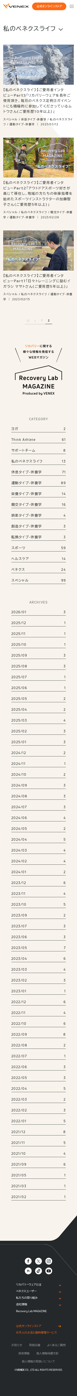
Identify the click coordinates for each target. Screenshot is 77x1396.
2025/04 (38, 709)
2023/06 (38, 937)
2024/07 (38, 807)
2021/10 (38, 1153)
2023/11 (38, 893)
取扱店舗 (34, 1345)
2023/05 (38, 947)
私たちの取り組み (27, 1297)
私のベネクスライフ (38, 461)
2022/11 (38, 1012)
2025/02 (38, 731)
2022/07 (38, 1056)
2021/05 (38, 1175)
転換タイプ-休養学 (38, 537)
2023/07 (38, 926)
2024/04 (38, 839)
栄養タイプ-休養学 (38, 493)
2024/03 (38, 850)
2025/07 (38, 677)
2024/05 (38, 828)
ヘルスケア (38, 558)
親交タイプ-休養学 (38, 504)
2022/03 (38, 1099)
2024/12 (38, 752)
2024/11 (38, 763)
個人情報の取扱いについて (38, 1361)
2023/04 (38, 958)
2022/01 (38, 1121)
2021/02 (38, 1196)
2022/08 (38, 1045)
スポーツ (38, 548)
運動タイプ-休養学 (38, 483)
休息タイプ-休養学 (38, 472)
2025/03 (38, 720)
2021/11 (38, 1142)
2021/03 (38, 1186)
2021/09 (38, 1164)
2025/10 (38, 644)
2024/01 (38, 872)
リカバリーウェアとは (28, 1284)
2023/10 (38, 904)
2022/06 (38, 1067)
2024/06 (38, 817)
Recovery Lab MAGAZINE (31, 1311)
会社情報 (21, 1304)
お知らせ (16, 1345)
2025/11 (38, 633)
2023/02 (38, 980)
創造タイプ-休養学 (38, 526)
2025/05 (38, 698)
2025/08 (38, 666)
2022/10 (38, 1023)
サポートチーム (38, 450)
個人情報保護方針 (47, 1353)
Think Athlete (38, 439)
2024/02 (38, 861)
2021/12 (38, 1131)
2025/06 (38, 687)
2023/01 (38, 991)
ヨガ (38, 428)
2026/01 (38, 612)
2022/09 (38, 1034)
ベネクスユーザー (26, 1291)
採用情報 (24, 1353)
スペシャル (38, 580)
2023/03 (38, 969)
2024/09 (38, 785)
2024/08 (38, 796)
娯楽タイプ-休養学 (38, 515)
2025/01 (38, 742)
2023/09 (38, 915)
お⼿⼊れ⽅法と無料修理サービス (36, 1332)
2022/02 (38, 1110)
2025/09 (38, 655)
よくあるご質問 (56, 1345)
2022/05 (38, 1077)
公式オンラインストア (49, 6)
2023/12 (38, 882)
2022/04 (38, 1088)
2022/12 (38, 1002)
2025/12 (38, 622)
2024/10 (38, 774)
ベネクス (38, 569)
